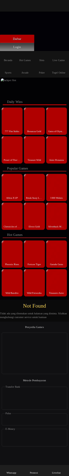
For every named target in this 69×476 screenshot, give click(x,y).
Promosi (34, 472)
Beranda (8, 60)
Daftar (17, 39)
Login (17, 47)
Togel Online (58, 72)
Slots (41, 60)
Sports (8, 72)
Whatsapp (11, 472)
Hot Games (25, 60)
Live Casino (59, 60)
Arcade (25, 72)
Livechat (56, 472)
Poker (42, 72)
